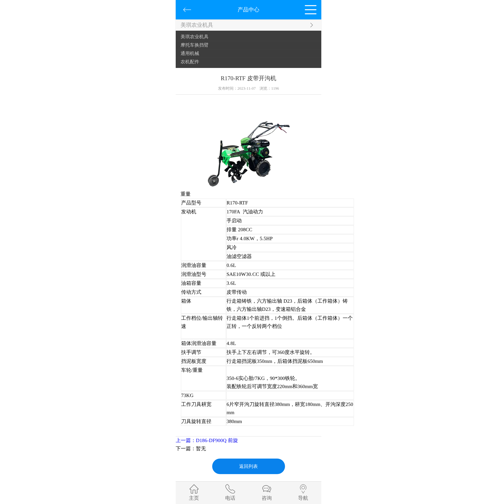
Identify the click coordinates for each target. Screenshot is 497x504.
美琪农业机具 (195, 36)
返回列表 (248, 466)
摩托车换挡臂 (195, 45)
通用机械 (190, 53)
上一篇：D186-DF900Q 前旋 (207, 440)
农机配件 (190, 61)
